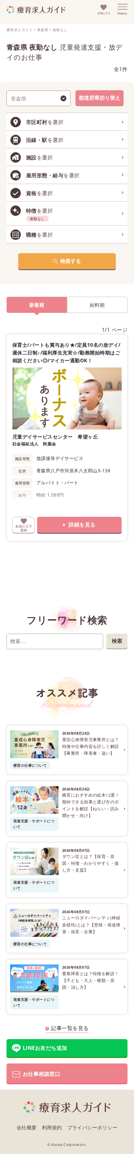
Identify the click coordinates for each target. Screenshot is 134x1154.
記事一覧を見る (69, 1028)
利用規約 (52, 1127)
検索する (70, 261)
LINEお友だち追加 (45, 1047)
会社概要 (27, 1127)
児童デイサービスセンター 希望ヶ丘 (55, 436)
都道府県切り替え (99, 97)
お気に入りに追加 (23, 525)
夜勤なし (60, 29)
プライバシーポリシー (92, 1127)
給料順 (97, 305)
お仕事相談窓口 (41, 1073)
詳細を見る (82, 524)
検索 (117, 640)
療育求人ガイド (20, 29)
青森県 (42, 29)
